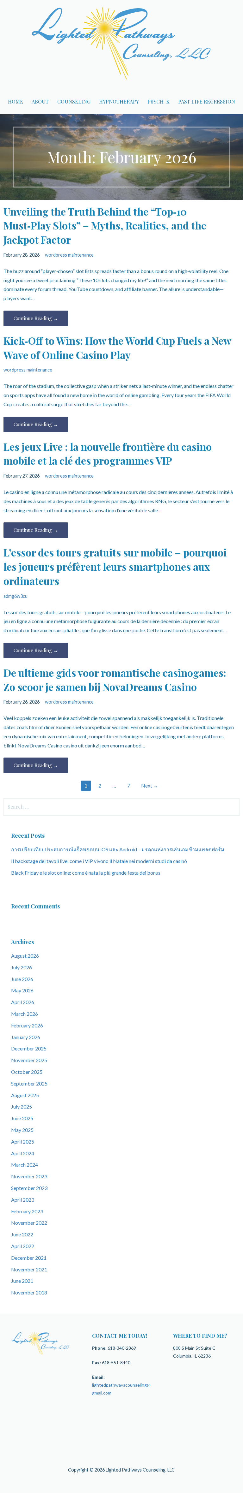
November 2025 (29, 1060)
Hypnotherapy (119, 101)
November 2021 (29, 1269)
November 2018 (29, 1292)
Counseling (73, 101)
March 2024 (24, 1165)
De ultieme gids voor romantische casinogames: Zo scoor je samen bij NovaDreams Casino (114, 679)
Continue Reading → (36, 318)
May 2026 (22, 990)
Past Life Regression (206, 101)
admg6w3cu (15, 596)
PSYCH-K (158, 101)
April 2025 (22, 1142)
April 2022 (22, 1246)
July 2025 (21, 1106)
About (40, 101)
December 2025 (29, 1048)
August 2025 (25, 1095)
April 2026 (22, 1002)
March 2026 (24, 1014)
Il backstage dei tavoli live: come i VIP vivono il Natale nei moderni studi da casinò (99, 861)
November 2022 (29, 1223)
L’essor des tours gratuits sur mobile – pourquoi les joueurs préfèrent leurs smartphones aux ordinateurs (115, 566)
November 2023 (29, 1176)
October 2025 (26, 1072)
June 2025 (22, 1118)
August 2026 (25, 956)
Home (15, 101)
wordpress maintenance (69, 255)
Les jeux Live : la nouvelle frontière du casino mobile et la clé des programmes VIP (107, 453)
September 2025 (29, 1083)
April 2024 (22, 1153)
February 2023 (27, 1211)
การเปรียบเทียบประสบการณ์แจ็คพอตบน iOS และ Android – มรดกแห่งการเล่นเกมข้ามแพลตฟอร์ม (117, 849)
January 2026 (25, 1037)
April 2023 (22, 1200)
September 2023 (29, 1188)
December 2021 (29, 1258)
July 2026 (21, 967)
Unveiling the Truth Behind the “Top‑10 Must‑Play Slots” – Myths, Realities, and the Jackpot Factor (104, 226)
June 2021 (22, 1281)
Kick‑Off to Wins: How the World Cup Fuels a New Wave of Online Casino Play (117, 347)
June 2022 (22, 1234)
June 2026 (22, 979)
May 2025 (22, 1130)
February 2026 (27, 1025)
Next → (149, 785)
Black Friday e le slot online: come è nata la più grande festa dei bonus (85, 873)
